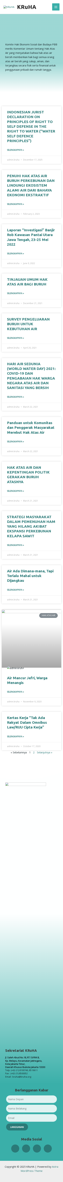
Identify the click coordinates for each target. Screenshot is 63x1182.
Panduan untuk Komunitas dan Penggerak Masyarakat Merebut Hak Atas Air (30, 427)
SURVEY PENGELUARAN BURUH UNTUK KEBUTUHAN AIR (28, 324)
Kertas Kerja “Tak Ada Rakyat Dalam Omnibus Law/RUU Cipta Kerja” (27, 722)
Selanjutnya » (44, 752)
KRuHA (26, 7)
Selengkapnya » (15, 149)
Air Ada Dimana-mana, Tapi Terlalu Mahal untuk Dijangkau (30, 576)
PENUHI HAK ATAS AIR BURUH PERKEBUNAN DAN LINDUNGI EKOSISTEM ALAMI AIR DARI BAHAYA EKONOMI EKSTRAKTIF (31, 185)
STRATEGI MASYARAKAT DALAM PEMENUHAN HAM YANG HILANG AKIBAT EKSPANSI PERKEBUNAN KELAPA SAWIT (31, 526)
